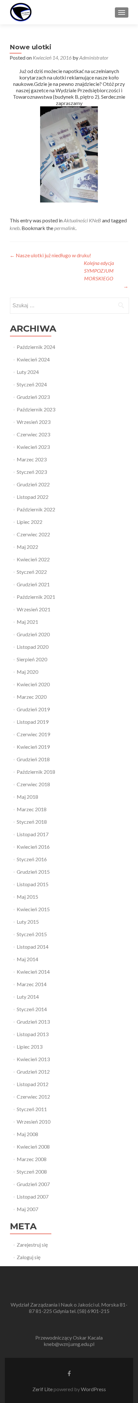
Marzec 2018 (32, 809)
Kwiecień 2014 (33, 972)
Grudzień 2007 (33, 1184)
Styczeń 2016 (32, 859)
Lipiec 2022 (29, 522)
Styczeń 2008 (32, 1171)
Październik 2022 (36, 509)
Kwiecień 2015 (33, 909)
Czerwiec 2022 (33, 534)
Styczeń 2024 (32, 384)
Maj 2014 (27, 959)
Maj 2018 (27, 797)
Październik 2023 (36, 409)
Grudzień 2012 (33, 1072)
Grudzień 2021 (33, 584)
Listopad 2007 (32, 1196)
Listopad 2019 (32, 722)
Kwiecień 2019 (33, 747)
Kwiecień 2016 (33, 847)
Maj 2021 (27, 622)
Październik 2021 (36, 597)
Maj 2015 (27, 897)
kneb (15, 228)
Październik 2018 (36, 772)
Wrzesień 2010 (33, 1121)
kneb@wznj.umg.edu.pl (69, 1344)
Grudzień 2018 (33, 759)
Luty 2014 (28, 997)
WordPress (93, 1389)
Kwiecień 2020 (33, 684)
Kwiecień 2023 (33, 447)
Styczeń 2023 (32, 472)
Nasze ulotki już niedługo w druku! (50, 255)
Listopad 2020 (32, 647)
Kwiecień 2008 (33, 1146)
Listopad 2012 (32, 1084)
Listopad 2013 (32, 1034)
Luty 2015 (28, 922)
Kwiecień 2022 (33, 559)
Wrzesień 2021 (33, 609)
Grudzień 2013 (33, 1022)
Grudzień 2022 (33, 484)
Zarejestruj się (32, 1245)
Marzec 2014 (32, 984)
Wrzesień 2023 (33, 422)
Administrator (93, 57)
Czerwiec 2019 (33, 734)
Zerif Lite (43, 1389)
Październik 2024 (36, 347)
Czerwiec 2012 (33, 1097)
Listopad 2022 (32, 497)
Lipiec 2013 (29, 1047)
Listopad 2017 (32, 834)
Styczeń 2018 (32, 822)
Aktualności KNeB (82, 220)
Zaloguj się (28, 1257)
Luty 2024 (28, 372)
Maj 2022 (27, 547)
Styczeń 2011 (32, 1109)
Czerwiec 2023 (33, 434)
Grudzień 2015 (33, 872)
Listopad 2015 (32, 884)
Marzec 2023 (32, 459)
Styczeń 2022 (32, 572)
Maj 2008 (27, 1134)
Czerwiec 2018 (33, 784)
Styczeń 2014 (32, 1009)
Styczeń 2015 (32, 934)
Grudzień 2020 (33, 634)
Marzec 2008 (32, 1159)
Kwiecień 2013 (33, 1059)
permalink (64, 228)
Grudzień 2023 (33, 397)
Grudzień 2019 (33, 709)
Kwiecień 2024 (33, 359)
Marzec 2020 (32, 697)
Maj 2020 (27, 672)
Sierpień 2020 (32, 659)
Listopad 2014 (32, 947)
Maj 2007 (27, 1209)
